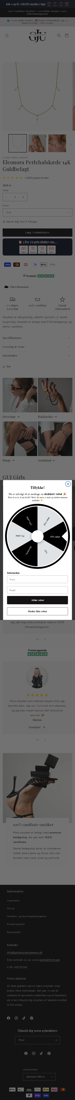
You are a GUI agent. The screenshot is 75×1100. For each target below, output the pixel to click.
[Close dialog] (68, 484)
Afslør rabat (37, 600)
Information (13, 572)
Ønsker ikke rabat (37, 611)
